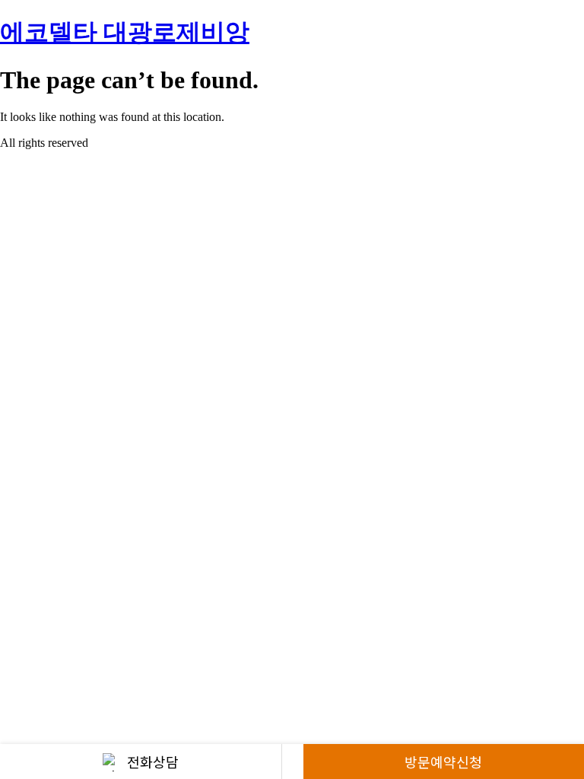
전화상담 (153, 761)
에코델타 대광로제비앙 (124, 32)
